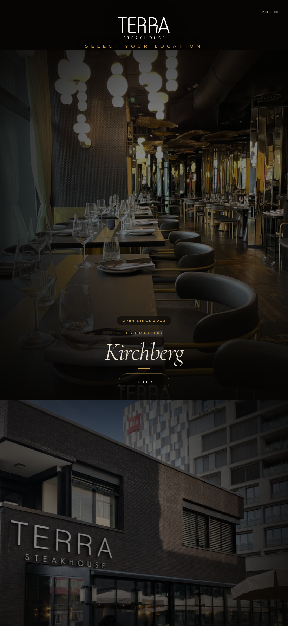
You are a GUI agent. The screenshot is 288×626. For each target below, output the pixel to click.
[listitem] (144, 225)
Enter (144, 382)
